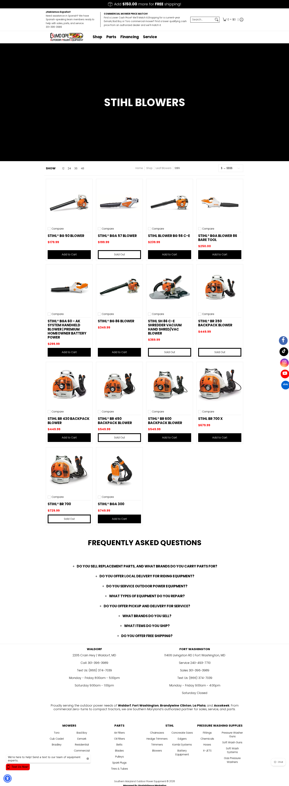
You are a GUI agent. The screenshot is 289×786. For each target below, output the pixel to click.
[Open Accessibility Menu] (7, 778)
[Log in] (241, 20)
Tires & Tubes (119, 769)
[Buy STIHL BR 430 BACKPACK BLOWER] (69, 385)
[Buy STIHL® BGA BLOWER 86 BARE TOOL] (219, 202)
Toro (57, 733)
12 (63, 168)
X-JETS (207, 751)
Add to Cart (69, 254)
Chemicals (207, 739)
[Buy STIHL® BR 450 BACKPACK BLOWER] (119, 385)
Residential (82, 745)
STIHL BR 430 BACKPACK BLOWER (68, 420)
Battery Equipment (182, 752)
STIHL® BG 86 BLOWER (116, 321)
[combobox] (202, 19)
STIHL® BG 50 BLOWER (66, 235)
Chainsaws (157, 733)
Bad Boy (82, 733)
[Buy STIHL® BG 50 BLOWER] (69, 202)
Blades (119, 751)
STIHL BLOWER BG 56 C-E (169, 235)
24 (69, 168)
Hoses (207, 745)
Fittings (207, 733)
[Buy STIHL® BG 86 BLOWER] (119, 287)
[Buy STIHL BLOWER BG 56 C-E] (169, 202)
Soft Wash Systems (232, 750)
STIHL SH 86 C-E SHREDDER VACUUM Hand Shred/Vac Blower (165, 327)
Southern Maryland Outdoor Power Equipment (140, 781)
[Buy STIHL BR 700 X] (219, 385)
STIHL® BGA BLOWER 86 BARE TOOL (217, 237)
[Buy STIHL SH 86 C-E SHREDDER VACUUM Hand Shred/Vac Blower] (169, 287)
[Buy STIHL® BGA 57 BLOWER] (119, 202)
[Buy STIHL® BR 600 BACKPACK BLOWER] (169, 385)
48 (82, 168)
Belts (119, 745)
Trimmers (157, 745)
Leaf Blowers (163, 168)
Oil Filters (119, 739)
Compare (58, 228)
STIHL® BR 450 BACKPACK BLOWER (115, 420)
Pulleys (119, 757)
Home (139, 168)
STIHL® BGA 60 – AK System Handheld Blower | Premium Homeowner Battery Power (67, 329)
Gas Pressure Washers (232, 760)
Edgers (182, 739)
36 (75, 168)
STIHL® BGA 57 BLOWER (117, 235)
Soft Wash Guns (232, 742)
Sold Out (119, 254)
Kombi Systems (182, 745)
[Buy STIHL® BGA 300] (119, 470)
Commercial (82, 751)
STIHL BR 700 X (210, 418)
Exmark (81, 739)
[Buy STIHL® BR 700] (69, 470)
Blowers (157, 751)
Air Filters (119, 733)
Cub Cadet (57, 739)
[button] (144, 566)
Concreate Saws (182, 733)
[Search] (216, 19)
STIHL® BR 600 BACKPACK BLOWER (165, 420)
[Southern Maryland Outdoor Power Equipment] (67, 37)
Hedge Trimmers (157, 739)
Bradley (57, 745)
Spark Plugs (119, 763)
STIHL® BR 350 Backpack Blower (215, 323)
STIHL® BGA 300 (111, 504)
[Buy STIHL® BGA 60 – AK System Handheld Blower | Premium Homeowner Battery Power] (69, 287)
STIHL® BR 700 (59, 504)
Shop (149, 168)
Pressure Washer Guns (232, 734)
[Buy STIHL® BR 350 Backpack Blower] (219, 287)
